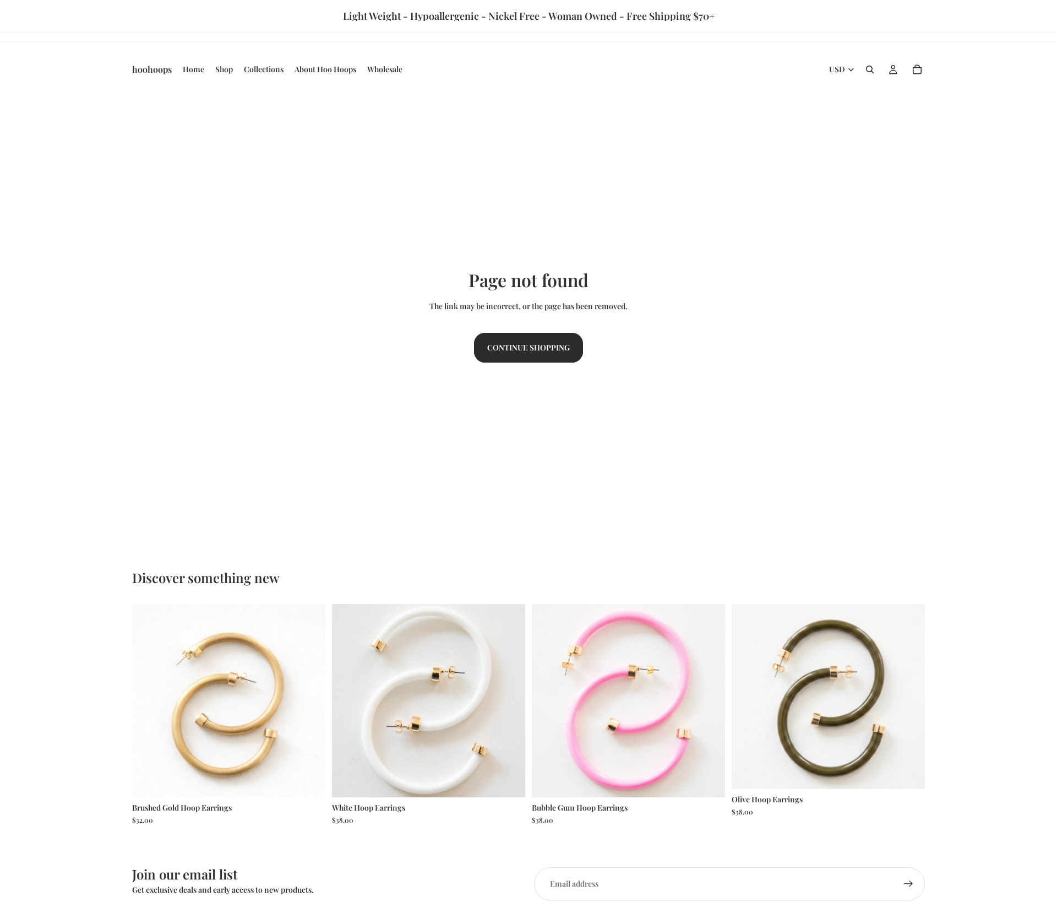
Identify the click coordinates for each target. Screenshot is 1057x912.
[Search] (870, 69)
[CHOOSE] (308, 780)
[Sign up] (908, 883)
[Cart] (917, 69)
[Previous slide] (148, 700)
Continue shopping (528, 347)
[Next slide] (308, 700)
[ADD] (508, 780)
